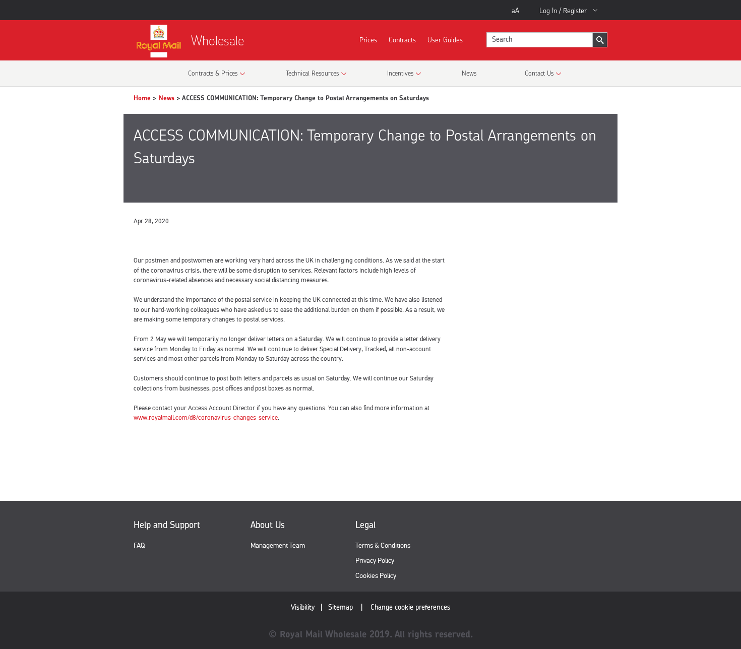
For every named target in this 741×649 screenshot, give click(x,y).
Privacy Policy (374, 560)
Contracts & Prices (212, 73)
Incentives (400, 73)
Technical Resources (312, 73)
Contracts (402, 39)
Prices (368, 39)
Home (142, 97)
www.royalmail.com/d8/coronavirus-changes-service (206, 418)
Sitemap (340, 607)
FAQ (139, 545)
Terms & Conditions (382, 545)
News (469, 73)
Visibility (303, 607)
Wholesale (217, 40)
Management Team (278, 545)
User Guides (445, 39)
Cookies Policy (375, 575)
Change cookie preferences (410, 607)
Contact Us (539, 73)
